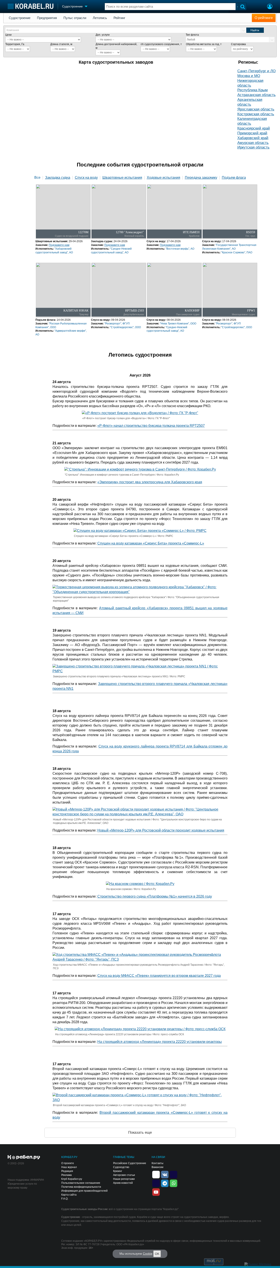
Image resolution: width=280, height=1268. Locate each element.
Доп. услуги (103, 34)
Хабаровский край (252, 138)
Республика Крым (252, 90)
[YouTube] (156, 1191)
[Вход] (269, 7)
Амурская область (253, 143)
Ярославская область (255, 109)
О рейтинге (264, 18)
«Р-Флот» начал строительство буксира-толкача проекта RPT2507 (151, 425)
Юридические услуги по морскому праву (22, 1185)
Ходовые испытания (163, 177)
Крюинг (117, 1171)
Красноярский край (253, 128)
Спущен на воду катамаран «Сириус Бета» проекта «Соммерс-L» (150, 543)
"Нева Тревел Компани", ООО (178, 323)
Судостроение (19, 18)
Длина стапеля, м (61, 44)
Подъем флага (234, 177)
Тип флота (192, 34)
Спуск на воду (86, 177)
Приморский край (252, 133)
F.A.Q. (64, 1198)
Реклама (66, 1175)
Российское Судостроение (129, 1163)
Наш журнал (69, 1167)
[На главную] (30, 6)
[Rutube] (173, 1174)
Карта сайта (69, 1194)
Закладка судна (57, 177)
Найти (254, 30)
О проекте (67, 1163)
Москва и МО (248, 76)
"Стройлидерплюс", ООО (125, 327)
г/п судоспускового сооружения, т (161, 44)
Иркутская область (253, 147)
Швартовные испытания (122, 177)
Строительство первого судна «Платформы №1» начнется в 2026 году (154, 896)
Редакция (67, 1171)
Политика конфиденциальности (81, 1186)
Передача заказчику (201, 177)
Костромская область (255, 114)
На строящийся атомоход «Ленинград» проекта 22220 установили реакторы (159, 1042)
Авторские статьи (124, 1175)
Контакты (157, 1163)
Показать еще (140, 1132)
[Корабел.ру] (24, 1157)
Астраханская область (256, 95)
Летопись (100, 18)
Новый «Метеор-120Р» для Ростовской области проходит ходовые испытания (160, 830)
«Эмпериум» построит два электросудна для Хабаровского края (149, 482)
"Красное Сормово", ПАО (236, 252)
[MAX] (156, 1182)
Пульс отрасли (74, 18)
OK (157, 1254)
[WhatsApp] (173, 1182)
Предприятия (47, 18)
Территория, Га (14, 44)
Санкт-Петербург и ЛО (256, 71)
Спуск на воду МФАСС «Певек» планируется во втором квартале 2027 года (159, 975)
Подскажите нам (59, 245)
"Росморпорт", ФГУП (117, 323)
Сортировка (238, 44)
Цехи (8, 34)
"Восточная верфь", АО (180, 248)
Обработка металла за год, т (204, 44)
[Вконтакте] (164, 1174)
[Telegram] (164, 1182)
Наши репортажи (124, 1178)
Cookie (147, 1253)
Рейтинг (119, 18)
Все (37, 177)
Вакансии (157, 1167)
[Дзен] (156, 1174)
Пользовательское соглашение (80, 1182)
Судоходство (121, 1167)
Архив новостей (123, 1182)
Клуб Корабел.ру (71, 1178)
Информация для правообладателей (84, 1190)
